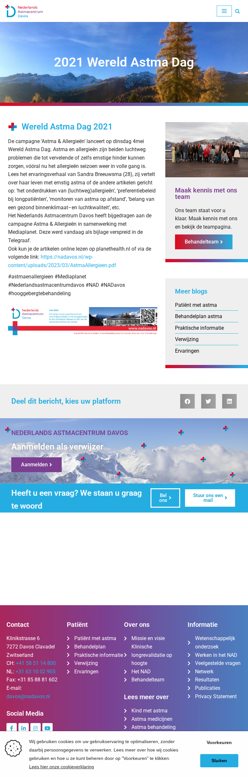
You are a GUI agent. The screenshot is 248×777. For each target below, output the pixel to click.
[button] (187, 401)
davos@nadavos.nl (28, 696)
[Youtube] (47, 728)
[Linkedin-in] (23, 728)
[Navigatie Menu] (224, 10)
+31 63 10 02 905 (36, 671)
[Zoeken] (237, 11)
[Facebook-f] (11, 728)
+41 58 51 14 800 (36, 663)
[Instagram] (35, 728)
